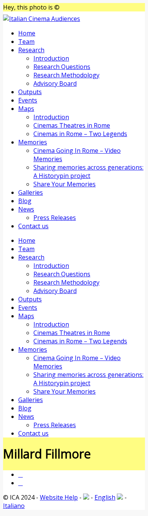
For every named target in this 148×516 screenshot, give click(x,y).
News (26, 209)
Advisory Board (55, 83)
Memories (32, 142)
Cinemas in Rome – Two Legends (80, 134)
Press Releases (54, 217)
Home (26, 33)
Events (27, 100)
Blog (24, 201)
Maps (26, 108)
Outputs (30, 92)
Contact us (33, 226)
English (104, 497)
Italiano (14, 506)
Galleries (30, 192)
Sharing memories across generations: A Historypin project (88, 171)
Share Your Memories (64, 184)
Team (26, 41)
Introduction (51, 58)
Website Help (59, 497)
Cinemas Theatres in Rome (71, 125)
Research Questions (61, 66)
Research (31, 50)
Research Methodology (66, 75)
